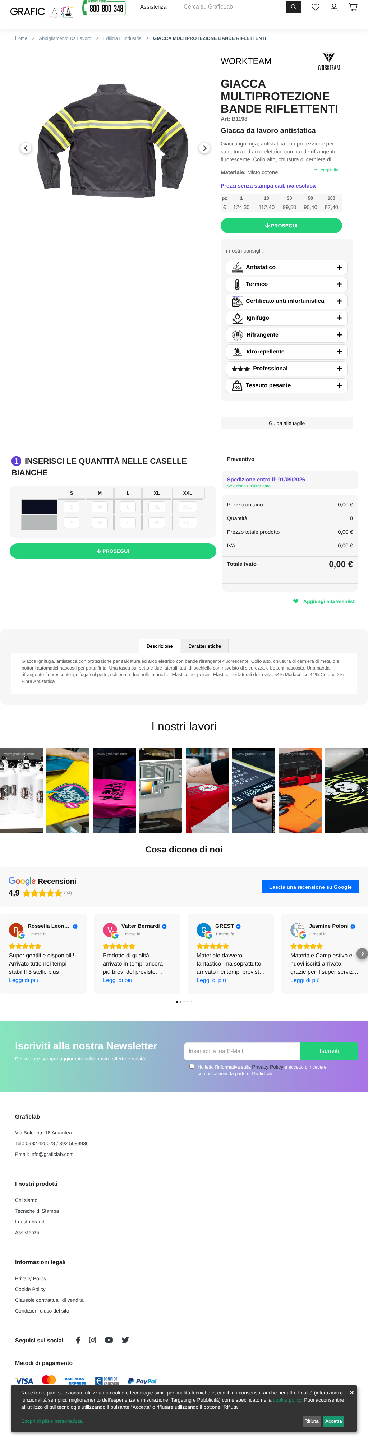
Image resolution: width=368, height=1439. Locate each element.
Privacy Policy (267, 1067)
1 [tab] (104, 234)
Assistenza (153, 7)
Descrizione (160, 646)
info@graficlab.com (52, 1154)
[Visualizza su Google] (16, 930)
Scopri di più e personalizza (52, 1421)
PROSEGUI (284, 225)
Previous (25, 148)
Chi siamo (26, 1200)
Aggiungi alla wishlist (328, 601)
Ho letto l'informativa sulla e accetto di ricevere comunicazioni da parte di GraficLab (262, 1070)
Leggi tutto (328, 169)
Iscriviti (329, 1051)
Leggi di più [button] (23, 980)
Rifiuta (311, 1421)
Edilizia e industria (122, 38)
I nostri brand (30, 1222)
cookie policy (287, 1400)
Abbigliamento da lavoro (65, 38)
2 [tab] (115, 234)
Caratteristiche (204, 646)
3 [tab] (126, 234)
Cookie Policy (30, 1289)
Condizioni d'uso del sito (42, 1311)
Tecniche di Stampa (37, 1211)
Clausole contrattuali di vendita (49, 1300)
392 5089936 (74, 1143)
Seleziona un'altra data (249, 486)
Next (204, 148)
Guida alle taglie (287, 423)
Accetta (333, 1421)
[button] (6, 790)
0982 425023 (40, 1143)
